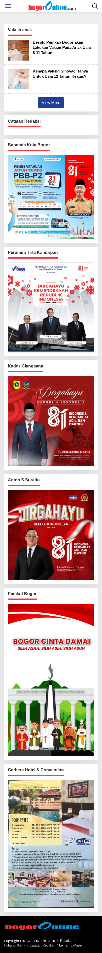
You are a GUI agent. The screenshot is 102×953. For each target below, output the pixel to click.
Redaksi (66, 941)
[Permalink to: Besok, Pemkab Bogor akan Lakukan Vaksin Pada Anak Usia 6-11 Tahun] (18, 49)
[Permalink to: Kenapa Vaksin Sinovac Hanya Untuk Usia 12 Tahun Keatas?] (18, 78)
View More (51, 102)
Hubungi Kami (14, 945)
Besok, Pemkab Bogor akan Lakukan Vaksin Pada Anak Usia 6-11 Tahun (62, 47)
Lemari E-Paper (71, 945)
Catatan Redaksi (42, 945)
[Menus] (8, 6)
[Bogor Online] (52, 5)
